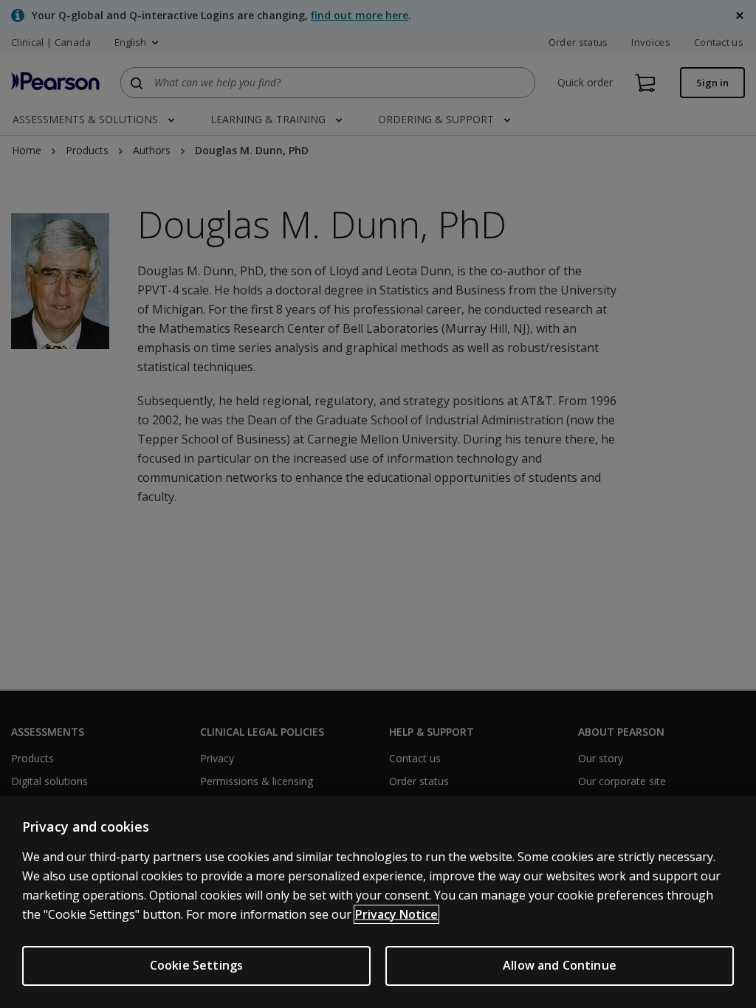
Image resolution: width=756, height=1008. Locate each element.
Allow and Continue (559, 965)
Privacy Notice (396, 914)
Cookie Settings (196, 965)
